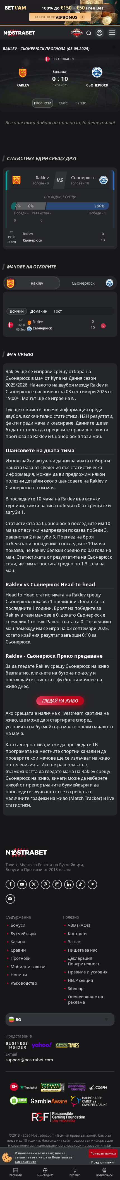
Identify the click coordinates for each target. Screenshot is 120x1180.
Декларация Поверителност (83, 961)
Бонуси (18, 925)
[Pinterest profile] (45, 884)
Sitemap (75, 988)
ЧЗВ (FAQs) (79, 925)
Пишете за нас (82, 950)
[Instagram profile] (57, 884)
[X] (34, 884)
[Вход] (99, 33)
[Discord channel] (10, 899)
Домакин (38, 311)
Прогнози (15, 1175)
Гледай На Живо (60, 701)
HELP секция (80, 980)
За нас (74, 941)
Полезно (74, 1175)
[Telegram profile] (92, 884)
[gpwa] (52, 1087)
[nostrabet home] (26, 852)
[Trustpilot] (28, 1087)
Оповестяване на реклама (85, 999)
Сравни (18, 950)
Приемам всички (103, 1153)
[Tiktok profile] (80, 884)
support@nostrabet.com (29, 1059)
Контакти (77, 933)
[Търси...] (88, 33)
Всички (17, 311)
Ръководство (24, 983)
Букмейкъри (23, 933)
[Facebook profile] (10, 884)
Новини (19, 974)
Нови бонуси (104, 1175)
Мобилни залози (28, 966)
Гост (58, 311)
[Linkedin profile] (69, 884)
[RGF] (58, 1118)
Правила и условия (87, 972)
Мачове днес (45, 1175)
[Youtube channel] (22, 884)
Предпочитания (103, 1162)
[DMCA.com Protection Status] (18, 1100)
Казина (18, 941)
